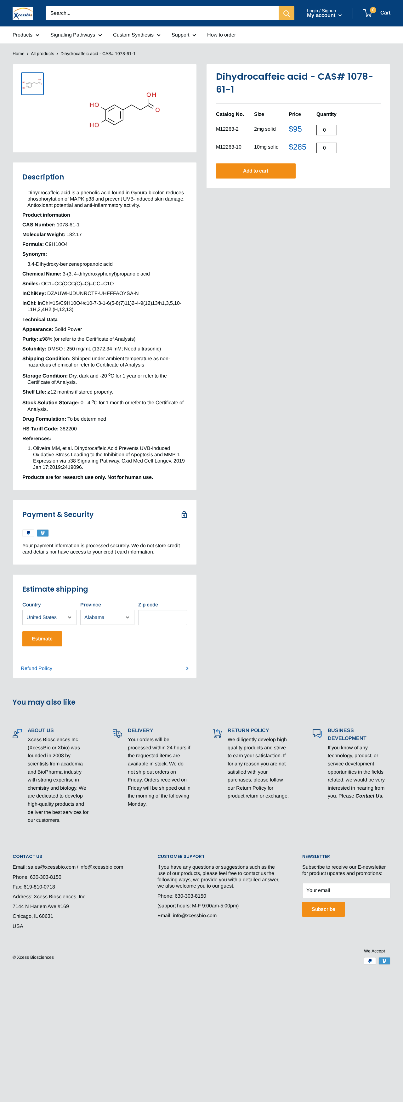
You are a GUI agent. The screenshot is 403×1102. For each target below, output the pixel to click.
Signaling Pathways (72, 34)
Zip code (148, 604)
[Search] (286, 13)
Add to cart (255, 170)
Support (180, 34)
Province (90, 604)
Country (31, 604)
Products (22, 34)
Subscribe (323, 909)
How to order (221, 34)
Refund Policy (36, 668)
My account (322, 15)
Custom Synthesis (133, 34)
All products (42, 53)
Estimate (42, 638)
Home (19, 53)
